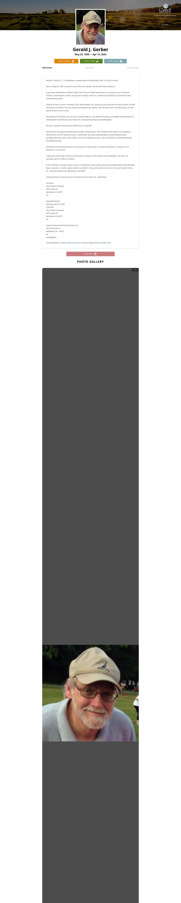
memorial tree (73, 243)
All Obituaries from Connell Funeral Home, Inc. (165, 16)
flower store (106, 243)
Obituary (47, 68)
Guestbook (133, 68)
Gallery (90, 68)
